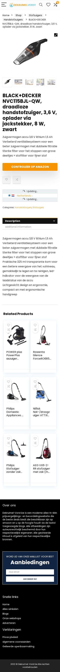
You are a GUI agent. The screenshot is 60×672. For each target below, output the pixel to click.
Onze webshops (11, 618)
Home (6, 15)
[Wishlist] (48, 5)
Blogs (5, 613)
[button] (56, 35)
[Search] (41, 4)
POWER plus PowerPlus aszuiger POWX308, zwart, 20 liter (15, 358)
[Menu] (4, 4)
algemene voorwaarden (16, 641)
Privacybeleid (10, 637)
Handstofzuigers (13, 19)
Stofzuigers (35, 15)
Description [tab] (12, 221)
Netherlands (24, 195)
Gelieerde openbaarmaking (18, 646)
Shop (19, 15)
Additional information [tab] (18, 226)
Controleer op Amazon (30, 167)
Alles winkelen (10, 609)
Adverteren (9, 623)
